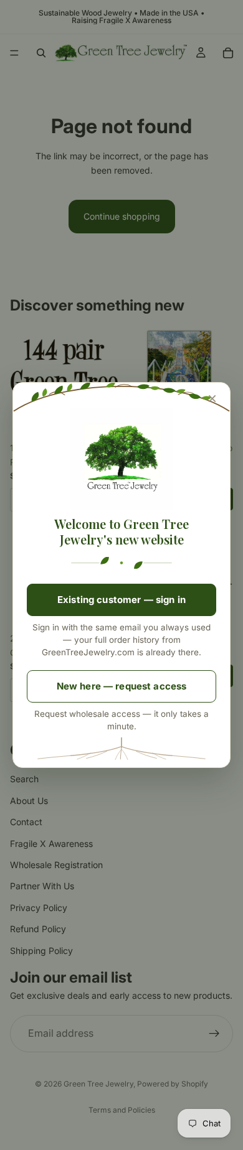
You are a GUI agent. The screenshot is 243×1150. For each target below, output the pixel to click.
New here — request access (122, 686)
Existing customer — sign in (121, 599)
